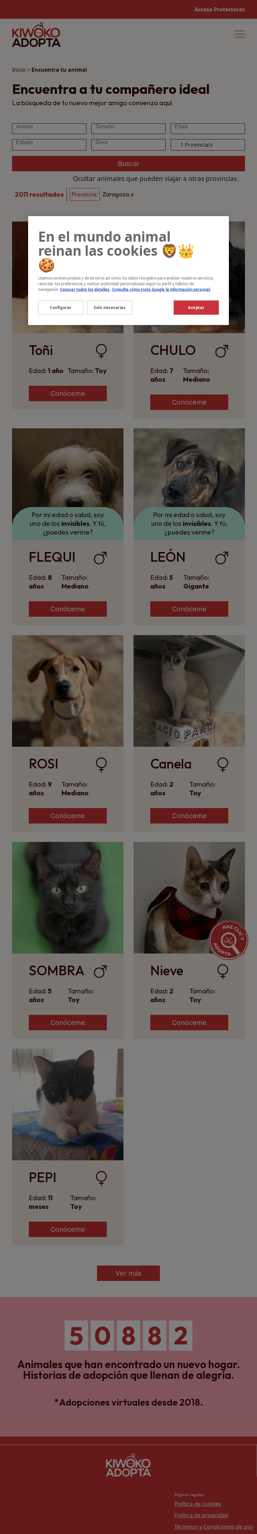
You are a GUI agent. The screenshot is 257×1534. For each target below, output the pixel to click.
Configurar (61, 307)
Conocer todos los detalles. (85, 289)
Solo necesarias (110, 307)
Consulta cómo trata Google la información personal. (161, 289)
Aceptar (196, 307)
